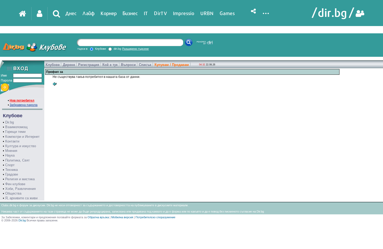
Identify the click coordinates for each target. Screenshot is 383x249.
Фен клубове (15, 184)
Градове (11, 174)
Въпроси (128, 65)
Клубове (53, 65)
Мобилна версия (122, 217)
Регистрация (88, 65)
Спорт (10, 165)
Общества (13, 193)
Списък (145, 65)
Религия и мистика (20, 179)
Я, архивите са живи (21, 198)
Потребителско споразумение (155, 217)
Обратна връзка (98, 217)
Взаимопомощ (16, 127)
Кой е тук (110, 65)
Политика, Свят (17, 160)
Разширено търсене (135, 48)
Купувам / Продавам (172, 65)
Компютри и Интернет (22, 137)
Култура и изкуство (20, 146)
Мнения (11, 151)
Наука (10, 155)
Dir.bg (9, 122)
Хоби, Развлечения (20, 189)
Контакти (12, 141)
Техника (11, 170)
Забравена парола (24, 105)
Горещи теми (15, 132)
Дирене (69, 65)
